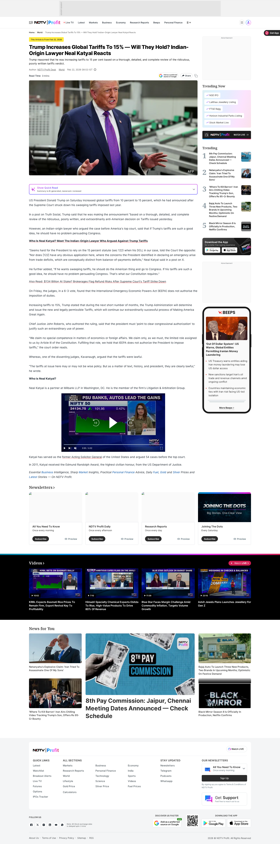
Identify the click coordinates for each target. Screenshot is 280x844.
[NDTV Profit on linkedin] (49, 824)
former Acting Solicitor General (82, 457)
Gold (163, 472)
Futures (37, 786)
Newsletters (167, 765)
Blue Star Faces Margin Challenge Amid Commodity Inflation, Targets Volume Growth (166, 605)
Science (100, 781)
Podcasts (165, 775)
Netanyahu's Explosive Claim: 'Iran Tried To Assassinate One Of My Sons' (54, 668)
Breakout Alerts (42, 775)
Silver (176, 472)
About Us (34, 838)
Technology (102, 775)
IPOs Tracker (40, 796)
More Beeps (226, 407)
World (62, 69)
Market (83, 472)
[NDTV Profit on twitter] (37, 824)
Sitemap (81, 838)
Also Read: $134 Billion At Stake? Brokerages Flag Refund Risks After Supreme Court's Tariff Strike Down (97, 281)
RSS (91, 838)
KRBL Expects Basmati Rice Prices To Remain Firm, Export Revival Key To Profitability (52, 605)
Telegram (165, 770)
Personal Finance (173, 22)
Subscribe (40, 539)
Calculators (69, 792)
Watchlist (38, 770)
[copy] (196, 75)
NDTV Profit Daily (100, 526)
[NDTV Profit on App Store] (239, 822)
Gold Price (69, 786)
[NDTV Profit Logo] (46, 749)
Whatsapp (166, 781)
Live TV (70, 22)
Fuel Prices (134, 786)
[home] (47, 21)
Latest (81, 22)
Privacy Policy (66, 838)
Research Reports (139, 22)
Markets (93, 22)
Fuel (155, 472)
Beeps (156, 22)
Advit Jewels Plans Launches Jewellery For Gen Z (224, 603)
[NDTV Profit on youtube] (56, 824)
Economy (121, 22)
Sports (132, 775)
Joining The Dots (212, 526)
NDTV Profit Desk (46, 69)
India (131, 770)
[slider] (113, 444)
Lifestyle (68, 781)
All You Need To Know (46, 526)
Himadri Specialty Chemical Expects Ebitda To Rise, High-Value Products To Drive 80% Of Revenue (111, 605)
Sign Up (224, 778)
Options (37, 791)
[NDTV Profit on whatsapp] (62, 824)
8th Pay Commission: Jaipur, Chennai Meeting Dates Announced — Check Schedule (138, 708)
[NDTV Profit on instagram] (43, 824)
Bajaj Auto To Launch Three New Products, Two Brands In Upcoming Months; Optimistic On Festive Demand (224, 670)
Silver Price (102, 786)
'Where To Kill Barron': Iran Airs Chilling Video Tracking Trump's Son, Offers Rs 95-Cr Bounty (54, 715)
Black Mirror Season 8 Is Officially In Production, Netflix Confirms (219, 713)
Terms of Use (49, 838)
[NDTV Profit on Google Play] (213, 822)
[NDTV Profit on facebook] (31, 824)
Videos (132, 781)
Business (107, 22)
